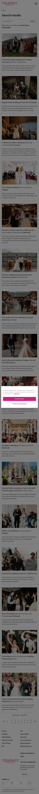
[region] (19, 397)
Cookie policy (17, 394)
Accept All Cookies (19, 399)
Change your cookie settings (19, 404)
